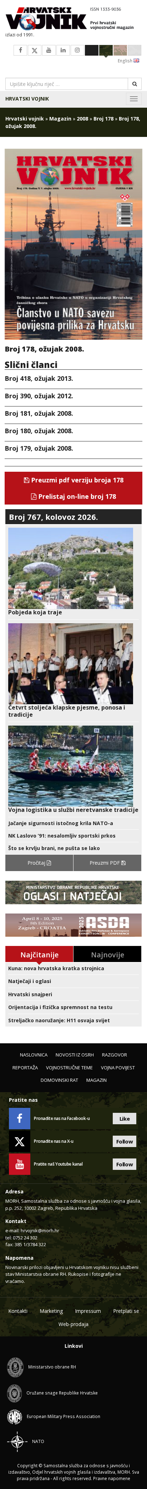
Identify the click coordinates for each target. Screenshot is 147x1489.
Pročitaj (37, 862)
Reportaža (25, 1067)
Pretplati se (126, 1311)
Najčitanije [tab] (39, 955)
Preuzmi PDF (105, 862)
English (125, 61)
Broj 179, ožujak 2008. (39, 448)
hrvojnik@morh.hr (40, 1230)
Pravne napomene (111, 1478)
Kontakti (17, 1311)
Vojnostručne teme (69, 1067)
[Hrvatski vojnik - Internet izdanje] (73, 19)
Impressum (88, 1311)
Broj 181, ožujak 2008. (39, 413)
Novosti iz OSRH (75, 1054)
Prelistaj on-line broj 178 (76, 496)
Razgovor (114, 1054)
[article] (73, 572)
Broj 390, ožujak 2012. (39, 396)
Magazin (60, 118)
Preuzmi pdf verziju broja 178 (76, 480)
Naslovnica (33, 1054)
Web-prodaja (73, 1324)
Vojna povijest (118, 1067)
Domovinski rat (59, 1080)
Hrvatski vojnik (27, 98)
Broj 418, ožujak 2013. (39, 378)
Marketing (51, 1311)
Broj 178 (103, 118)
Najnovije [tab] (107, 955)
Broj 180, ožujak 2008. (39, 431)
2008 (82, 118)
